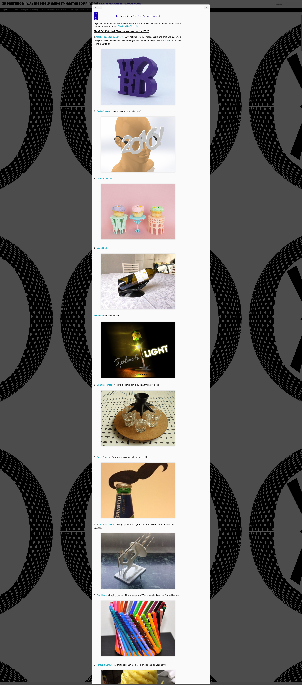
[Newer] (95, 7)
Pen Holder (102, 595)
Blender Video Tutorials (128, 26)
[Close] (206, 7)
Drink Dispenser (104, 384)
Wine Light (99, 315)
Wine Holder (103, 248)
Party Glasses (103, 111)
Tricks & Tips (73, 10)
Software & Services (47, 10)
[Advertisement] (195, 49)
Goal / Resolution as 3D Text (109, 36)
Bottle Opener (103, 456)
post (167, 40)
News (82, 10)
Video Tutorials (90, 10)
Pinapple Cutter (104, 664)
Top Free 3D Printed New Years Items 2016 (138, 16)
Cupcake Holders (105, 178)
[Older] (100, 7)
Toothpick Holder (105, 524)
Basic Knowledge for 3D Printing (26, 10)
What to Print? (61, 10)
